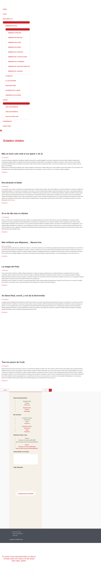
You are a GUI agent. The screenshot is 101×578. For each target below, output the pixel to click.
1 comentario (5, 270)
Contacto (27, 403)
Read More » (5, 172)
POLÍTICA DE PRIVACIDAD (17, 533)
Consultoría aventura (27, 418)
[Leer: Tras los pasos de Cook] (42, 338)
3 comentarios (5, 366)
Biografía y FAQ (27, 401)
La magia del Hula (10, 266)
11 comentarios (5, 217)
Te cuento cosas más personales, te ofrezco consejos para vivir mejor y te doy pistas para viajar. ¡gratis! (19, 559)
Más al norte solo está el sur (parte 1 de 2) (22, 154)
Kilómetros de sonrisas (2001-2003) (27, 440)
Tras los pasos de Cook (13, 362)
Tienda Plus (27, 423)
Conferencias (27, 419)
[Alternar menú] (16, 22)
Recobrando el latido (12, 183)
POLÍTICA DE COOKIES (16, 531)
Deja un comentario (6, 246)
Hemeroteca (27, 404)
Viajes (27, 421)
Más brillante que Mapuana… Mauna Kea (21, 242)
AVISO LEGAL (15, 535)
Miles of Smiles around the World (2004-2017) (27, 442)
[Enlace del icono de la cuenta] (1, 131)
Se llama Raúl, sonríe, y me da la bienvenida (23, 295)
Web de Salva (11, 200)
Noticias (27, 438)
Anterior (4, 390)
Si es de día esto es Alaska (15, 213)
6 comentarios (5, 186)
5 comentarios (5, 157)
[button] (13, 19)
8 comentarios (5, 299)
